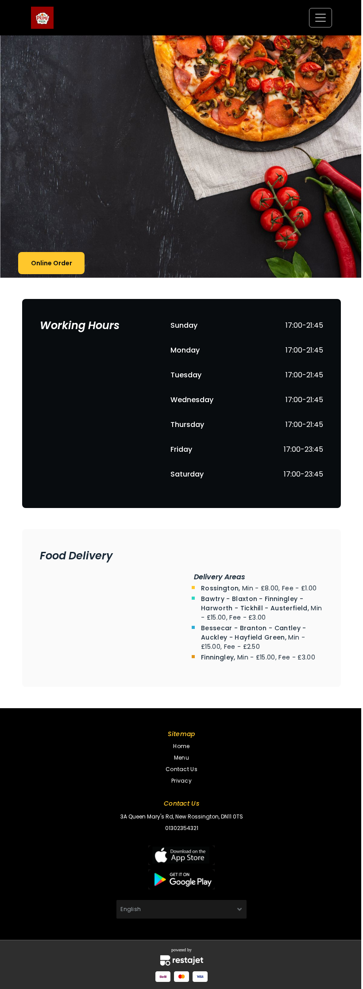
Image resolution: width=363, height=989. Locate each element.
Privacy (181, 780)
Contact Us (181, 769)
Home (181, 746)
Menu (181, 757)
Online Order (51, 263)
